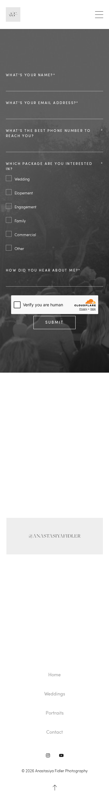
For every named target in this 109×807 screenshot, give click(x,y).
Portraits (55, 713)
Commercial (25, 234)
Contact (54, 732)
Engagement (25, 207)
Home (54, 674)
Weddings (54, 694)
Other (19, 248)
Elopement (24, 193)
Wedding (22, 179)
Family (20, 220)
